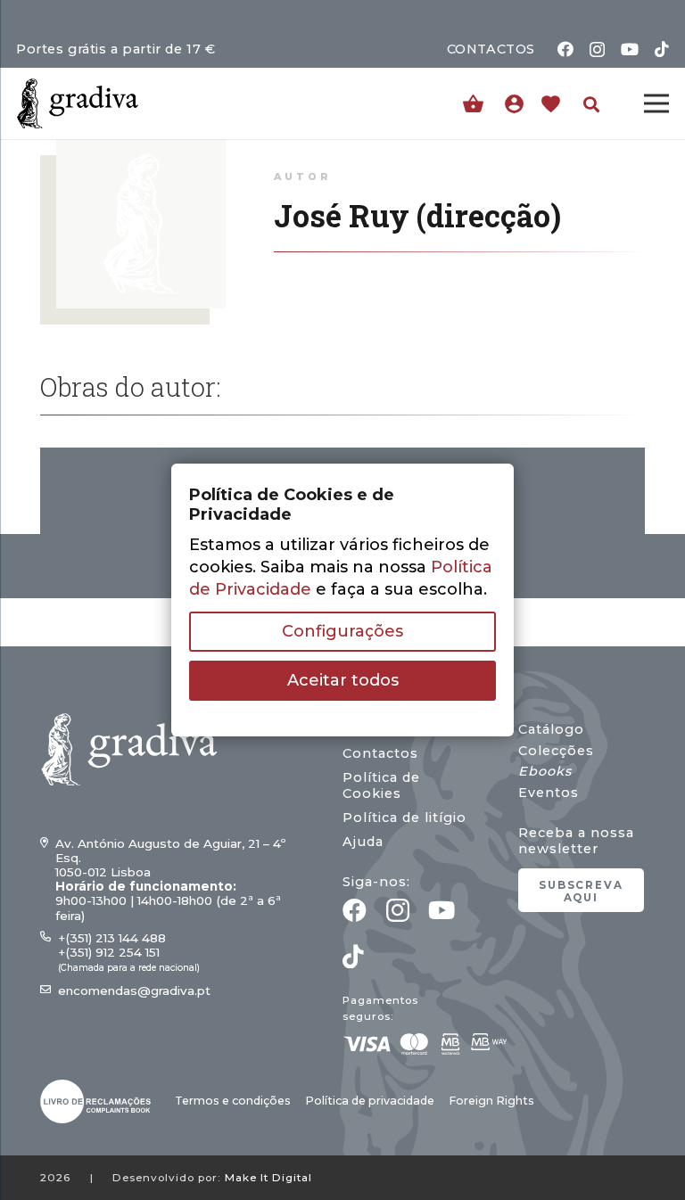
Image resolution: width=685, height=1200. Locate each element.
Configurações (342, 631)
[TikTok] (662, 49)
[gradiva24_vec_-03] (95, 1101)
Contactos (380, 753)
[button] (591, 104)
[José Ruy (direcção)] (141, 150)
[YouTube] (630, 49)
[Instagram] (597, 50)
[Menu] (656, 103)
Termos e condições (233, 1100)
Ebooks (545, 771)
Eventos (548, 793)
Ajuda (363, 842)
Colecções (556, 751)
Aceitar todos (343, 680)
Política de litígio (404, 818)
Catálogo (551, 729)
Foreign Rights (491, 1100)
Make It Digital (268, 1177)
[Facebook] (565, 49)
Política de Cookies (381, 785)
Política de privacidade (369, 1100)
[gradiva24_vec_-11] (77, 103)
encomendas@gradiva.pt (134, 990)
